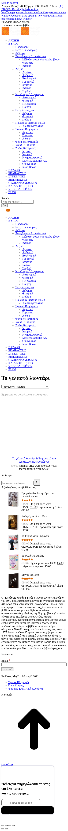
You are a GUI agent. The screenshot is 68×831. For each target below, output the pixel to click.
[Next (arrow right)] (6, 828)
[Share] (6, 825)
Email (5, 660)
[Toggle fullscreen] (9, 825)
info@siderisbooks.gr (27, 9)
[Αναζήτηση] (37, 482)
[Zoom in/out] (13, 825)
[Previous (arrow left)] (2, 828)
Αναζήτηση (6, 475)
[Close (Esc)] (2, 825)
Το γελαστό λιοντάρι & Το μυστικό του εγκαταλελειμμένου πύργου (34, 460)
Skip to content (9, 2)
